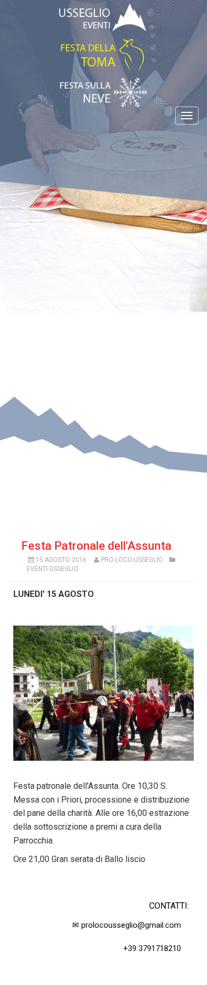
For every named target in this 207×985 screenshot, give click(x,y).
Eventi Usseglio (53, 569)
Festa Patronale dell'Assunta (96, 545)
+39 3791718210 (152, 948)
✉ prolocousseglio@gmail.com (126, 925)
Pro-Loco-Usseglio (132, 560)
